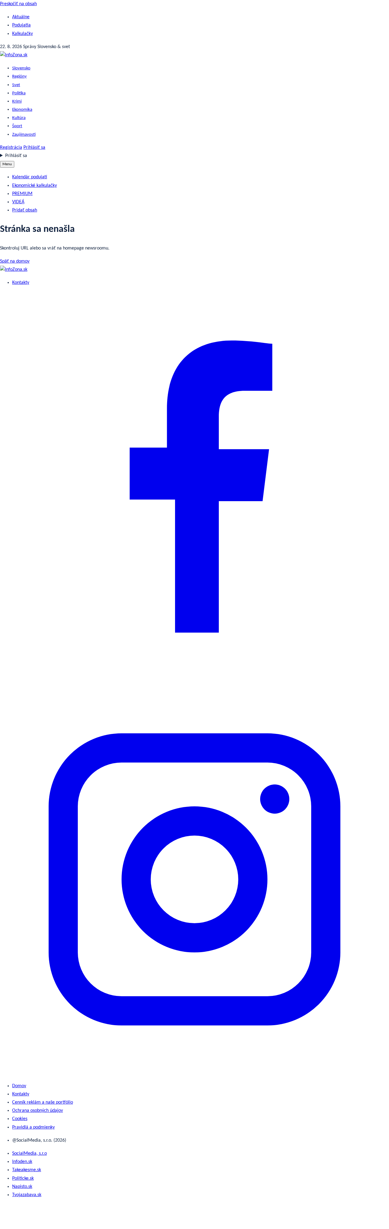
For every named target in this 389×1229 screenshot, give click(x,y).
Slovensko (21, 68)
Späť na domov (14, 261)
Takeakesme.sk (26, 1170)
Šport (17, 126)
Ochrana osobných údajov (37, 1110)
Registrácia (11, 147)
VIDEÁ (18, 202)
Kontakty (20, 282)
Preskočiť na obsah (18, 4)
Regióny (19, 76)
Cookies (19, 1118)
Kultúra (19, 118)
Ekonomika (22, 109)
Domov (19, 1086)
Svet (16, 85)
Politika (19, 93)
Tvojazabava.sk (26, 1194)
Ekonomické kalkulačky (34, 185)
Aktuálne (20, 17)
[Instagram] (194, 1072)
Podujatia (21, 25)
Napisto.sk (22, 1186)
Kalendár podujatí (29, 177)
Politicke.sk (23, 1178)
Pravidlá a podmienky (33, 1127)
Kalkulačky (22, 33)
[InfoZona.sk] (13, 55)
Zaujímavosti (24, 134)
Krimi (17, 101)
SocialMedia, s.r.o (29, 1153)
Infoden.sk (22, 1161)
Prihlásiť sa (34, 147)
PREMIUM (22, 193)
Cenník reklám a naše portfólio (42, 1102)
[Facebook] (194, 680)
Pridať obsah (24, 210)
